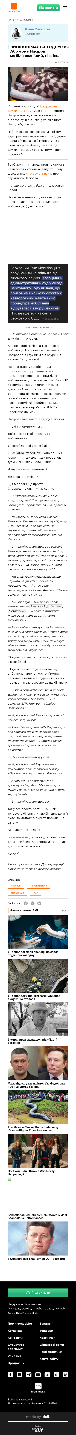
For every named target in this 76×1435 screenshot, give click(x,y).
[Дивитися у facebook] (10, 1374)
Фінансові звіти (51, 1344)
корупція (16, 885)
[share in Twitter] (32, 903)
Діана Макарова (37, 29)
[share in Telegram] (39, 903)
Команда (15, 1330)
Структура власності (16, 1347)
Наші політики (50, 1352)
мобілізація (17, 892)
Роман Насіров (39, 885)
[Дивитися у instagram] (19, 1374)
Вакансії (46, 1323)
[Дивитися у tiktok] (56, 1374)
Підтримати (48, 7)
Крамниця (47, 1337)
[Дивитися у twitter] (47, 1374)
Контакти (15, 1337)
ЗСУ (35, 892)
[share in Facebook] (26, 903)
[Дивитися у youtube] (38, 1374)
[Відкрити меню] (64, 7)
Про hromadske (20, 1323)
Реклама (14, 1356)
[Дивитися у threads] (65, 1374)
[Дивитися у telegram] (28, 1374)
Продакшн (16, 1363)
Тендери (46, 1330)
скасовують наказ (39, 173)
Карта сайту (49, 1359)
